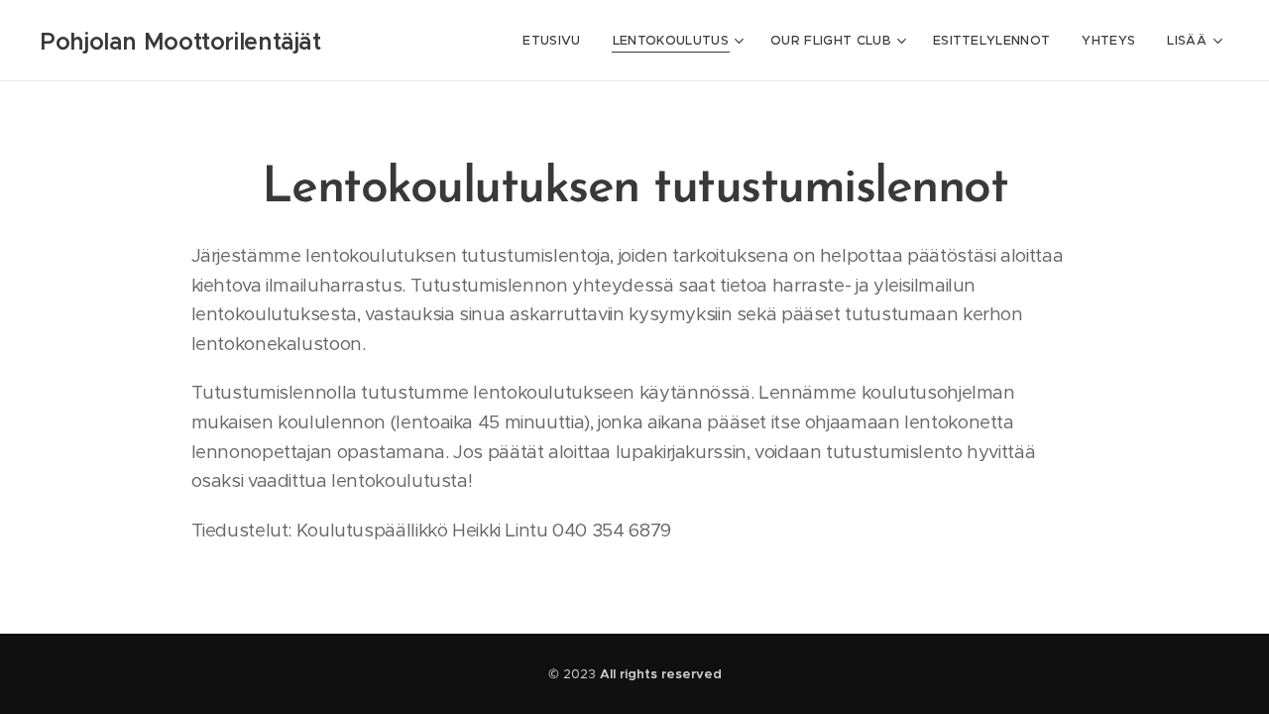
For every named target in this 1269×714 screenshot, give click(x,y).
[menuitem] (557, 40)
